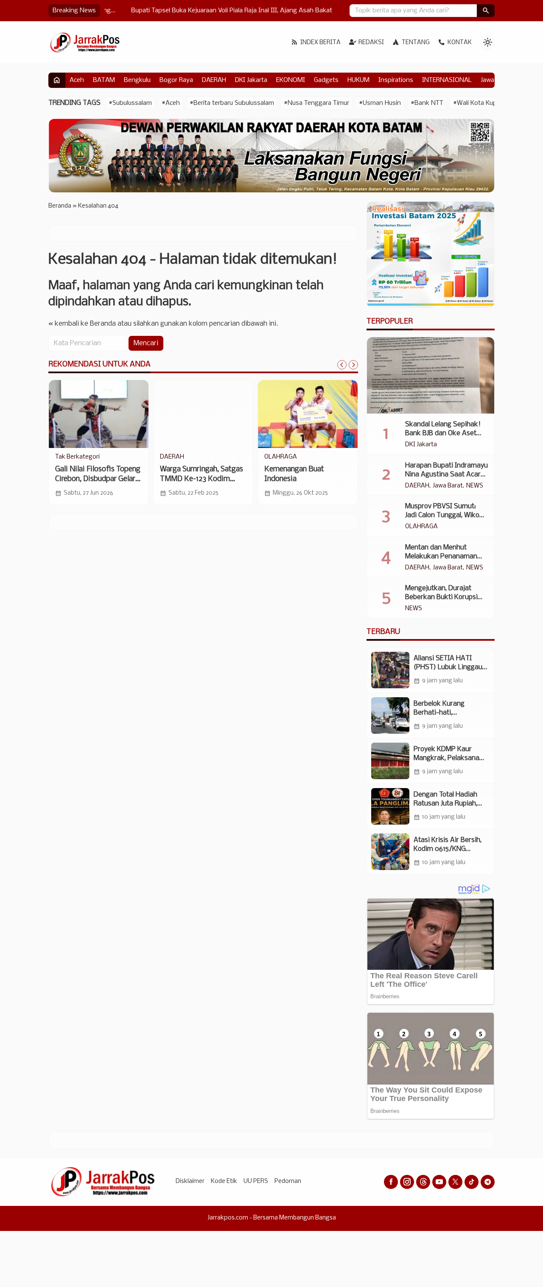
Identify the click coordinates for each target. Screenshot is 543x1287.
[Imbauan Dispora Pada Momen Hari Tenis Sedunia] (204, 414)
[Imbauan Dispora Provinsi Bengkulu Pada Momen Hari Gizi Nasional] (309, 414)
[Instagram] (407, 1182)
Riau (62, 457)
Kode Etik (224, 1181)
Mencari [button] (146, 343)
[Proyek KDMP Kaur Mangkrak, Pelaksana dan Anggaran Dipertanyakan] (390, 761)
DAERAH (214, 80)
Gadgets (326, 80)
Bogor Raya (176, 80)
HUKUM (358, 80)
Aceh (77, 80)
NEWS (474, 486)
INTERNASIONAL (447, 80)
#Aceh (171, 103)
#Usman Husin (380, 103)
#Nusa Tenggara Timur (316, 103)
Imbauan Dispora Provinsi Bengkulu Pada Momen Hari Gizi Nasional (307, 479)
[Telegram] (488, 1182)
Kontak (460, 42)
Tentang (416, 42)
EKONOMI (290, 80)
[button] (486, 10)
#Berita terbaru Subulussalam (232, 103)
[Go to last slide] (342, 364)
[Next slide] (353, 364)
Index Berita (320, 42)
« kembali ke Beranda (82, 323)
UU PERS (256, 1181)
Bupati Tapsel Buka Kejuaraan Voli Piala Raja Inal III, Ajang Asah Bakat (204, 10)
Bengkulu (137, 80)
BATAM (104, 80)
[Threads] (423, 1182)
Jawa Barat (448, 486)
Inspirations (395, 80)
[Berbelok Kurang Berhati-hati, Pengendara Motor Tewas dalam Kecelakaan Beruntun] (390, 715)
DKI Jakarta (251, 80)
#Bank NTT (427, 103)
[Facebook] (391, 1182)
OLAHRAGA (421, 527)
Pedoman (287, 1181)
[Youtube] (439, 1182)
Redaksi (371, 42)
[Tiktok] (472, 1182)
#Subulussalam (130, 103)
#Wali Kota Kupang (480, 103)
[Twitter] (455, 1182)
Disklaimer (190, 1181)
